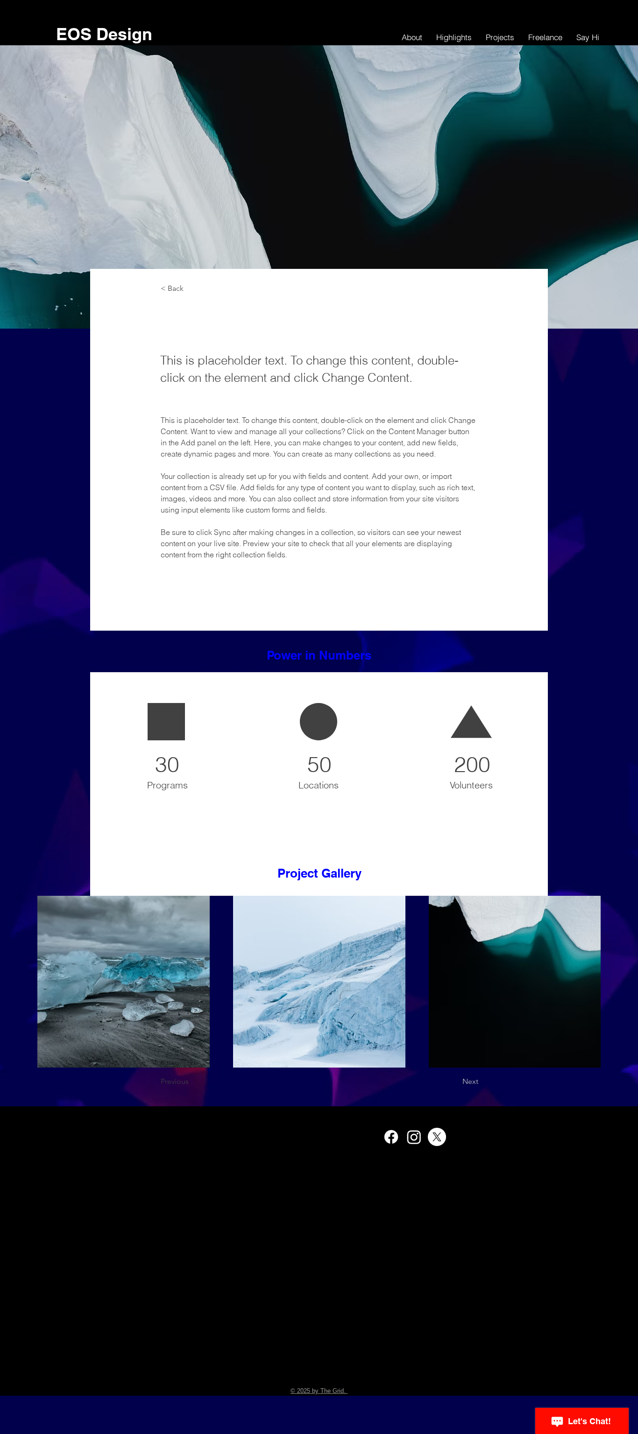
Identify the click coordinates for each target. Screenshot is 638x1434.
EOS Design (104, 34)
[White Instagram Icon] (414, 1137)
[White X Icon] (437, 1137)
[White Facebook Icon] (391, 1137)
